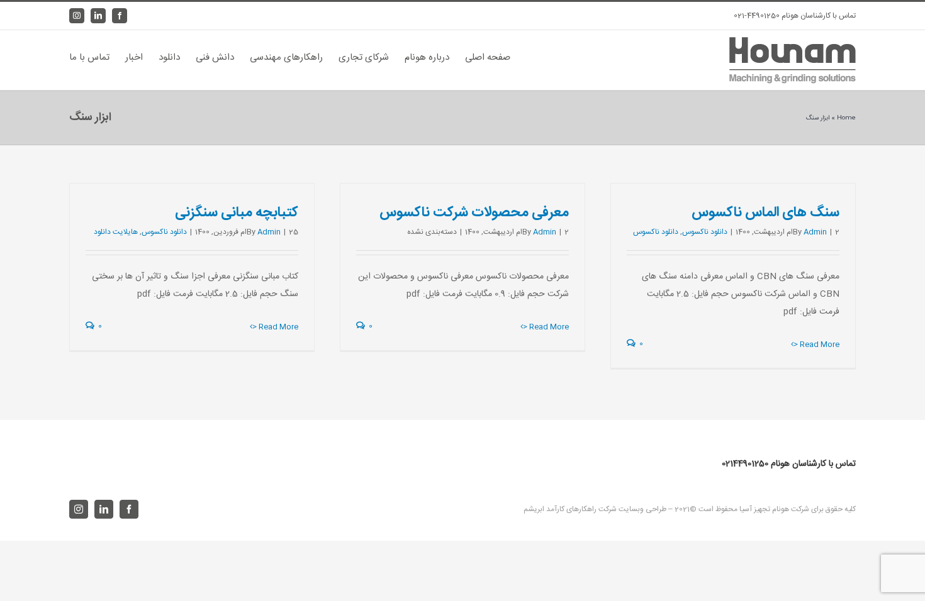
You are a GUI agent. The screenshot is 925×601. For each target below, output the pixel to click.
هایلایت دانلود (116, 232)
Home (846, 118)
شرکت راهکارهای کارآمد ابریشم (570, 509)
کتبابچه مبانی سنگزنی (236, 212)
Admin (815, 232)
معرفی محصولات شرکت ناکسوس (474, 212)
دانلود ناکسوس (704, 232)
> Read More (816, 344)
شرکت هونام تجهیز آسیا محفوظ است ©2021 (741, 509)
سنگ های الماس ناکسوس (765, 212)
